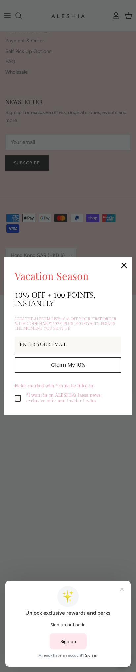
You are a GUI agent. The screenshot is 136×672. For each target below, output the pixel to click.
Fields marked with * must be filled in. (54, 386)
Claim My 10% (68, 365)
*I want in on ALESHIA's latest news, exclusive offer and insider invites (64, 398)
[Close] (124, 265)
